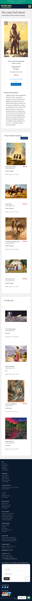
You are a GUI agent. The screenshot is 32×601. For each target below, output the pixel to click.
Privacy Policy (5, 497)
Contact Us (19, 3)
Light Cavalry (8, 204)
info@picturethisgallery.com (11, 558)
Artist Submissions (6, 495)
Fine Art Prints (5, 470)
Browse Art (4, 463)
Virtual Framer (5, 481)
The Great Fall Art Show (7, 518)
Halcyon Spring (9, 441)
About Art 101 (5, 503)
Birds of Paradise (9, 366)
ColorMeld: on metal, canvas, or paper (10, 487)
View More (24, 138)
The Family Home (10, 279)
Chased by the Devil (10, 167)
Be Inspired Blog (5, 525)
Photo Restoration (6, 488)
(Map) (15, 539)
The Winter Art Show (6, 519)
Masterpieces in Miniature (8, 513)
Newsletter (4, 531)
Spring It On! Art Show (7, 515)
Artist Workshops (6, 506)
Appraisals (4, 467)
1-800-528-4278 (20, 1)
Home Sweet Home (10, 329)
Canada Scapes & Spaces (7, 516)
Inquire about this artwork (16, 79)
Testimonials (5, 528)
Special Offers (5, 477)
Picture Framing (5, 475)
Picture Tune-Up (5, 478)
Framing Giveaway (6, 480)
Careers (4, 494)
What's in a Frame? (6, 505)
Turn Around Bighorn (11, 404)
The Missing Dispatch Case (12, 241)
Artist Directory (5, 465)
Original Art (4, 468)
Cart (13, 3)
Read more (16, 162)
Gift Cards (4, 492)
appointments (5, 550)
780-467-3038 (11, 1)
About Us (4, 526)
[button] (29, 6)
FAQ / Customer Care (7, 529)
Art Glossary (5, 508)
